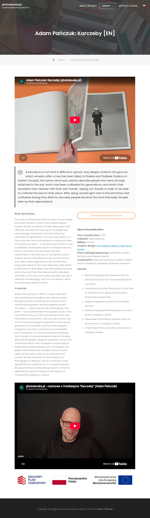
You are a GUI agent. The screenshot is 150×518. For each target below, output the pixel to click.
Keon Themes (105, 509)
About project (88, 5)
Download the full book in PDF (106, 215)
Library (106, 5)
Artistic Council (128, 5)
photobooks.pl (12, 4)
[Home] (54, 60)
